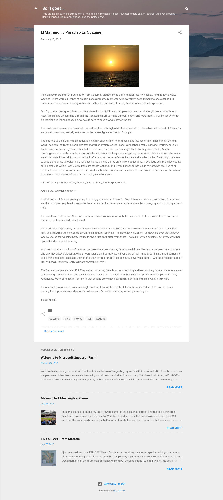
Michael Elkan (119, 491)
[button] (180, 33)
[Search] (187, 9)
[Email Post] (50, 311)
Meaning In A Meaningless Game (64, 398)
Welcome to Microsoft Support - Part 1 (69, 357)
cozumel (54, 318)
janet (67, 318)
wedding (100, 318)
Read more (174, 387)
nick (89, 318)
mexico (78, 318)
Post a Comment (54, 331)
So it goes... (53, 8)
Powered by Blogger (113, 484)
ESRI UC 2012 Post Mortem (60, 439)
